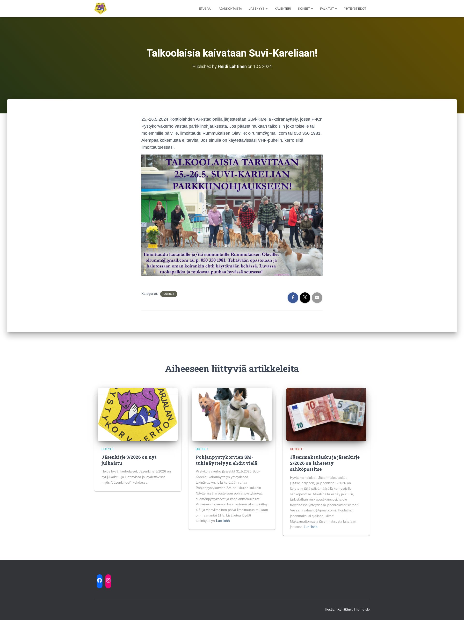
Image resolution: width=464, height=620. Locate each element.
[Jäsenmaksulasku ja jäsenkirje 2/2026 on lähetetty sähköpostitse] (326, 414)
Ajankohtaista (230, 8)
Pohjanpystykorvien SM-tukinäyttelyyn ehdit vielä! (227, 460)
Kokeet (304, 8)
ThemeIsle (362, 609)
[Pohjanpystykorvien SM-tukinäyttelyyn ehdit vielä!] (232, 414)
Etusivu (205, 8)
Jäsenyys (257, 8)
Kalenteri (283, 8)
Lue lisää (223, 521)
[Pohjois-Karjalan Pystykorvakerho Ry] (100, 9)
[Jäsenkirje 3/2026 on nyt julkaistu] (138, 414)
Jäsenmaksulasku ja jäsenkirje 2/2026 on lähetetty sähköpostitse (325, 463)
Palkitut (327, 8)
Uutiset (169, 294)
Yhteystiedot (355, 8)
